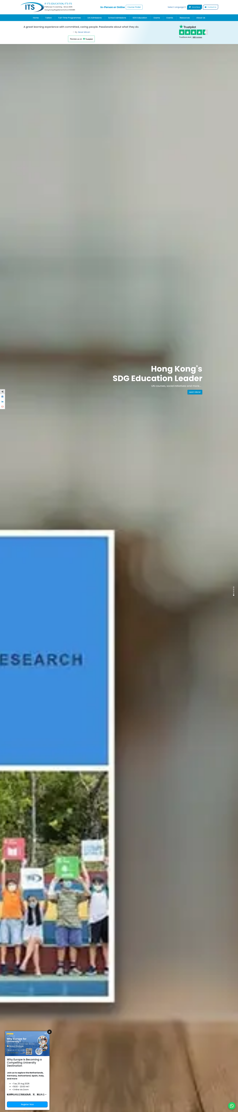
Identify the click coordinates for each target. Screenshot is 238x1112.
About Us (200, 17)
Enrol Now (196, 7)
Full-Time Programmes (69, 17)
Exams (157, 17)
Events (169, 17)
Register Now (27, 1104)
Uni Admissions (94, 17)
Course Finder (134, 7)
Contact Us (211, 7)
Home (36, 17)
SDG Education (140, 17)
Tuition (48, 17)
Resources (185, 17)
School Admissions (117, 17)
